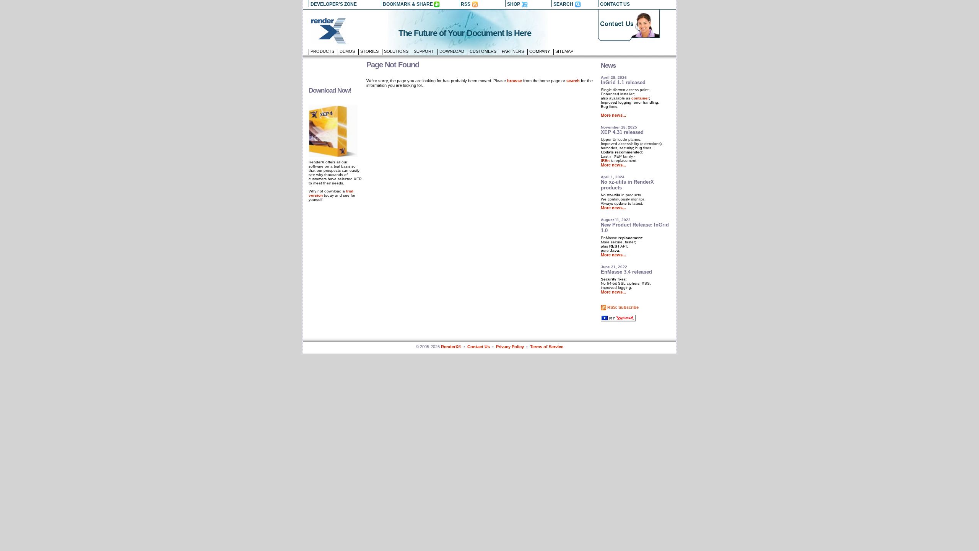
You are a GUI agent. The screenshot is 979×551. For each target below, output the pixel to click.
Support (424, 51)
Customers (483, 51)
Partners (513, 51)
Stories (369, 51)
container (640, 98)
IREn (605, 160)
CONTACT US (615, 4)
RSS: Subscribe (623, 307)
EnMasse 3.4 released (626, 272)
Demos (347, 51)
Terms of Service (546, 346)
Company (539, 51)
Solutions (396, 51)
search (573, 80)
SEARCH (563, 4)
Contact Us (478, 346)
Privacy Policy (510, 346)
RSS (465, 4)
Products (322, 51)
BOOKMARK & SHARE (408, 4)
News (608, 65)
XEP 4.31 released (622, 132)
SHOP (513, 4)
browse (514, 80)
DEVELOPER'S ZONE (334, 4)
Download (451, 51)
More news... (613, 115)
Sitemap (564, 51)
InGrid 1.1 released (623, 82)
